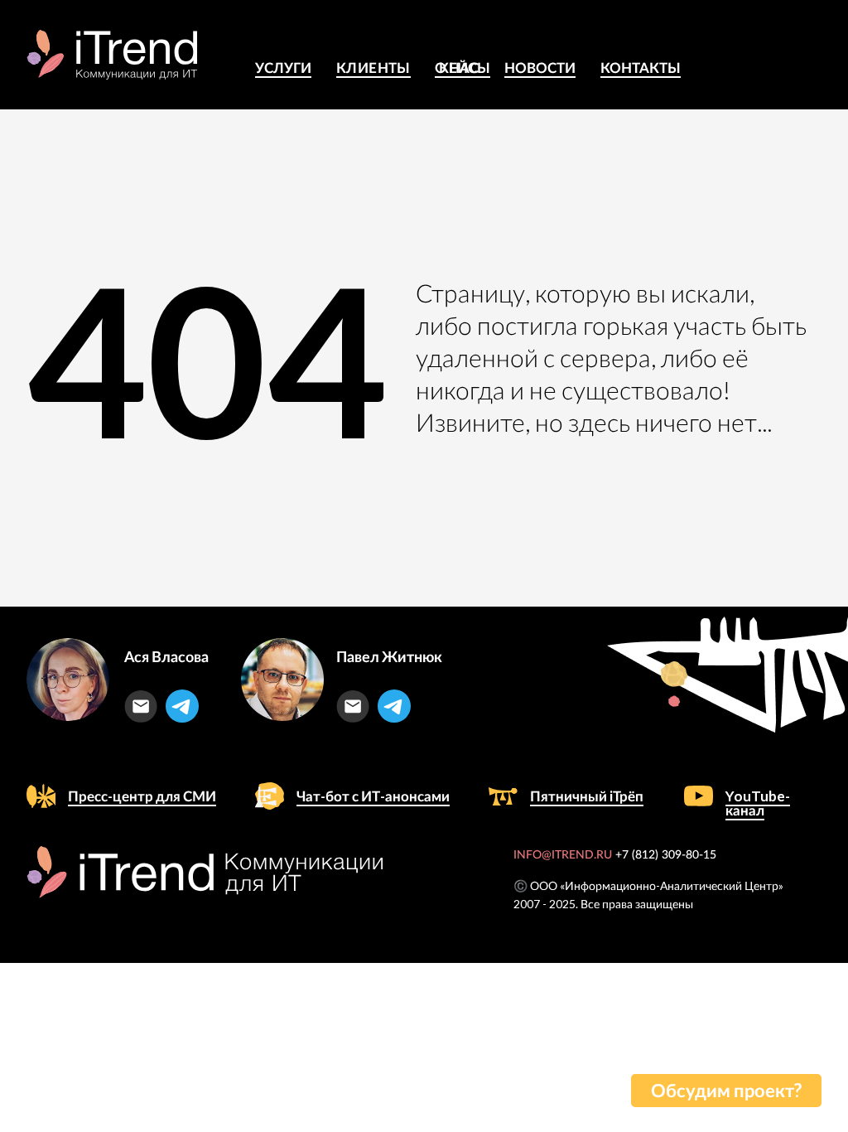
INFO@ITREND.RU (562, 855)
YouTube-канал (757, 803)
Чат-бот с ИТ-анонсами (373, 796)
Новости (540, 67)
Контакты (640, 67)
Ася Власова (166, 656)
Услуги (283, 67)
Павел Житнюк (389, 656)
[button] (726, 1090)
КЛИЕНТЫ (373, 67)
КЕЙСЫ (464, 67)
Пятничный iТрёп (586, 796)
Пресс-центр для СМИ (142, 796)
